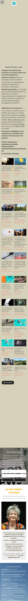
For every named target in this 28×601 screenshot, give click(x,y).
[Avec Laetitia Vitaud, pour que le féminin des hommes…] (8, 302)
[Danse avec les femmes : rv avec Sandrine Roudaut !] (20, 302)
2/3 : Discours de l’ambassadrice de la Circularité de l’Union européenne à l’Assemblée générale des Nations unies (20, 242)
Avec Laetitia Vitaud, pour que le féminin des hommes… (7, 309)
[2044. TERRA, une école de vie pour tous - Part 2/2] (20, 184)
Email (4, 475)
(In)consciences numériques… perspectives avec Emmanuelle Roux (19, 350)
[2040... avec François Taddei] (8, 343)
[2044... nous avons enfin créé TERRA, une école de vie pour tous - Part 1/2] (8, 207)
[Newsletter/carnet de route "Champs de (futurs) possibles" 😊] (8, 161)
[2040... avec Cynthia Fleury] (20, 322)
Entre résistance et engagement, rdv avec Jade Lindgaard (7, 368)
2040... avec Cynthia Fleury (19, 329)
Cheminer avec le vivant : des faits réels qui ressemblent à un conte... (20, 215)
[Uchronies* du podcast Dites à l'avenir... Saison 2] (8, 279)
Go (14, 480)
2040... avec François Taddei (7, 349)
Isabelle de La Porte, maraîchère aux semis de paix (20, 368)
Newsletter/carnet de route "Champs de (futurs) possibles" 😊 (8, 168)
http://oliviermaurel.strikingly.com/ (10, 583)
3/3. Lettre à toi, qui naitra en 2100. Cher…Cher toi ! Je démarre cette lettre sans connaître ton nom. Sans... (8, 242)
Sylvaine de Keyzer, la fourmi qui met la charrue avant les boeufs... (20, 287)
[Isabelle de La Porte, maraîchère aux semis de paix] (20, 361)
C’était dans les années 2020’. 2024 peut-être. (19, 168)
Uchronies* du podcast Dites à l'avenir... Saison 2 (6, 286)
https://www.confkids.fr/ (12, 587)
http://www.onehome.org (13, 598)
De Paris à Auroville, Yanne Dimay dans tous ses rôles (7, 329)
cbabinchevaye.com (10, 462)
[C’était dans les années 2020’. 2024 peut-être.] (20, 161)
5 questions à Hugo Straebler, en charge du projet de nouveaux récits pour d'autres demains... (20, 264)
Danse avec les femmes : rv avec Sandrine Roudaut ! (19, 309)
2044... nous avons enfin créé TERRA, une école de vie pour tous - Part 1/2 (7, 215)
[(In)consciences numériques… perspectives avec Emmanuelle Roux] (20, 343)
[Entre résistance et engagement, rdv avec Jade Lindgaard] (8, 361)
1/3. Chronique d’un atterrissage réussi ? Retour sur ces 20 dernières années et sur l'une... (7, 264)
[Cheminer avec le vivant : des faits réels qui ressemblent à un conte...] (20, 207)
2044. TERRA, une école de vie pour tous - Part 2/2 (20, 191)
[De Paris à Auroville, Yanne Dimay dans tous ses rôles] (8, 322)
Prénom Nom (6, 471)
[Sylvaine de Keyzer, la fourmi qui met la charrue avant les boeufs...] (20, 279)
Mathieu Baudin (19, 124)
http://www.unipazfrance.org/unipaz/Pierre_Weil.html (14, 572)
